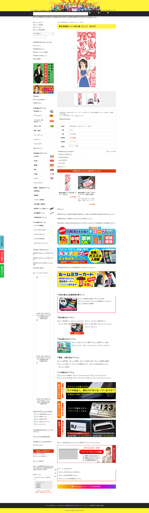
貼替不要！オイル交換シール (41, 208)
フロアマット (37, 139)
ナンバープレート (38, 135)
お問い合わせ (61, 505)
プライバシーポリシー (84, 505)
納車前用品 (37, 191)
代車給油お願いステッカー (40, 217)
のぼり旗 (36, 156)
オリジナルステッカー (39, 234)
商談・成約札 (37, 130)
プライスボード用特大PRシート (38, 120)
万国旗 (35, 174)
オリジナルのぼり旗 (39, 238)
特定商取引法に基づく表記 (71, 505)
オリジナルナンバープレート (41, 243)
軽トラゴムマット (38, 148)
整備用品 (36, 195)
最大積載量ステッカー (39, 213)
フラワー (36, 178)
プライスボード (38, 115)
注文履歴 (102, 505)
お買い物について (53, 505)
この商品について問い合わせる (64, 154)
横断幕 (35, 165)
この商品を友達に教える (63, 157)
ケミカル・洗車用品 (39, 199)
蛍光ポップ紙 (37, 126)
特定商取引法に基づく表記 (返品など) (66, 151)
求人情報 (97, 505)
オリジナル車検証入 (39, 225)
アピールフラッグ (38, 182)
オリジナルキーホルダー (40, 230)
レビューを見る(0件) (62, 160)
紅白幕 (35, 160)
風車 (35, 169)
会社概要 (92, 505)
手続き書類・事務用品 (39, 204)
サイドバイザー (38, 144)
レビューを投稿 (61, 162)
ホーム (58, 22)
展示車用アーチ (38, 111)
